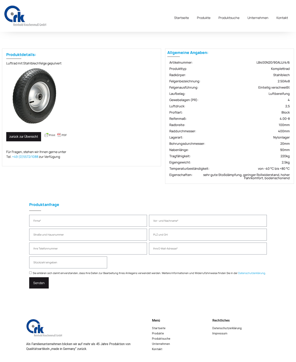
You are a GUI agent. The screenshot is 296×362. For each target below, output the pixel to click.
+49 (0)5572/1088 (25, 156)
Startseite (181, 18)
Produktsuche (228, 18)
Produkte (203, 18)
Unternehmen (257, 18)
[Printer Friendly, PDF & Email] (55, 137)
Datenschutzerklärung (251, 273)
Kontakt (282, 18)
